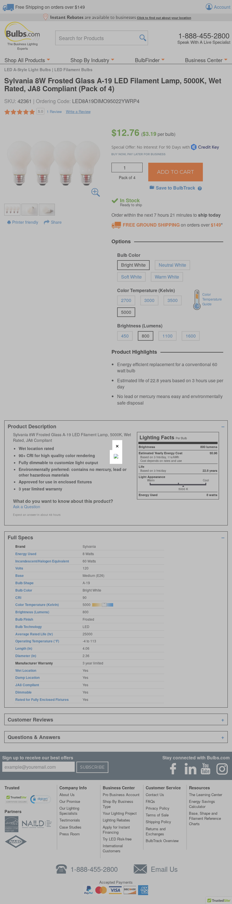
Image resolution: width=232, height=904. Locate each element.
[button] (117, 445)
